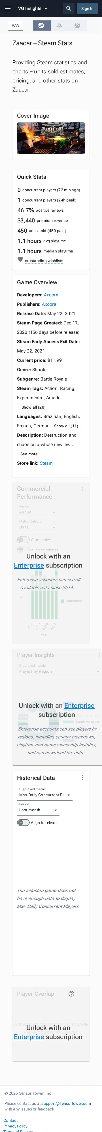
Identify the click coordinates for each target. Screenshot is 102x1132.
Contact (10, 1120)
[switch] (23, 822)
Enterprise (29, 565)
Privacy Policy (15, 1126)
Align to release (44, 822)
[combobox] (44, 795)
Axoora (51, 295)
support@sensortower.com (66, 1103)
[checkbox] (42, 25)
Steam (46, 463)
